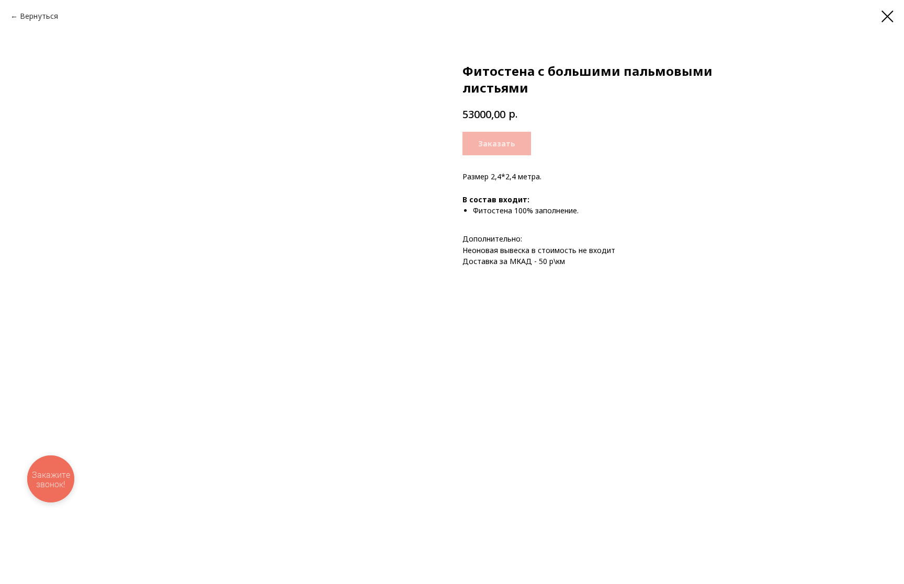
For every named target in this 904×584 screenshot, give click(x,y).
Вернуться (39, 16)
